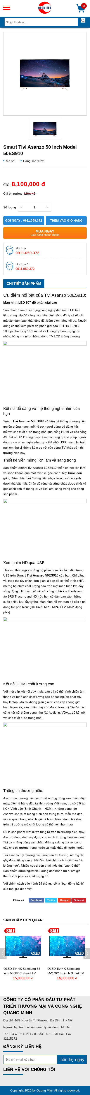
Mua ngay (45, 232)
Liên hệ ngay (71, 1059)
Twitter (51, 900)
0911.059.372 (27, 253)
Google (64, 900)
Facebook (36, 900)
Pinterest (79, 900)
